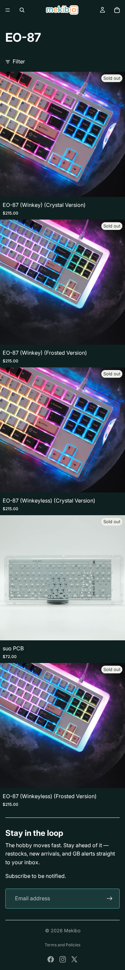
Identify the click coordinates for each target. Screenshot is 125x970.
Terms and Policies (62, 944)
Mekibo (72, 930)
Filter (19, 61)
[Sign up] (110, 899)
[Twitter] (74, 959)
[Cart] (117, 10)
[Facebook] (51, 959)
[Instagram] (63, 959)
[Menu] (7, 10)
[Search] (22, 10)
